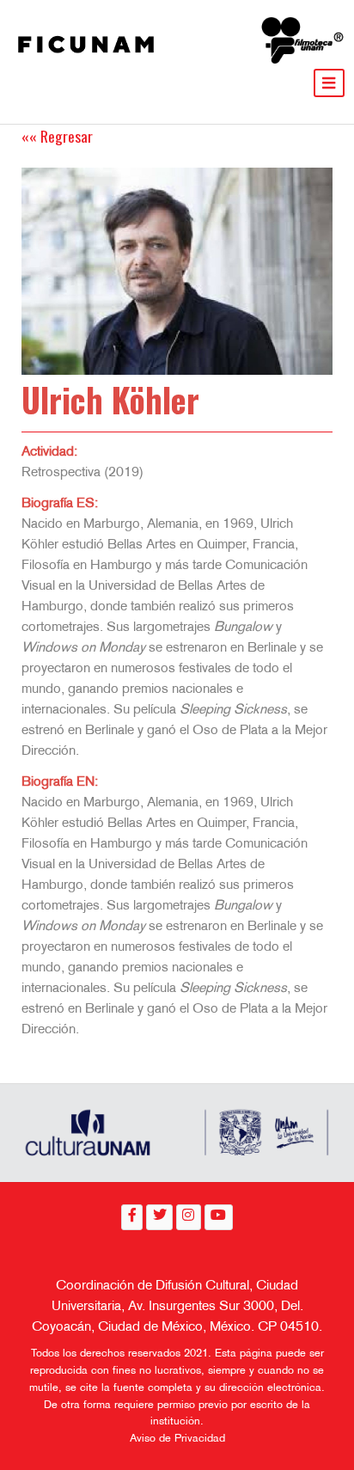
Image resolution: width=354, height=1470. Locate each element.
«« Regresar (57, 136)
